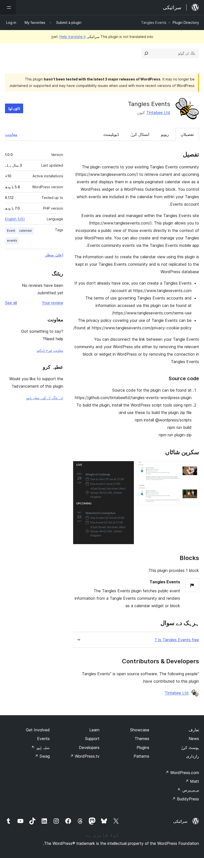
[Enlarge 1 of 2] (192, 467)
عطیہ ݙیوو (40, 747)
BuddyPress (185, 798)
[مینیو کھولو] (8, 7)
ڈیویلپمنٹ (111, 134)
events (12, 240)
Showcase (139, 729)
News (194, 738)
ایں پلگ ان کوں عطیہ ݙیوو (44, 397)
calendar (25, 230)
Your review (52, 302)
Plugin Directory (186, 22)
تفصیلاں (187, 134)
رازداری (192, 756)
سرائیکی (180, 821)
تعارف (194, 729)
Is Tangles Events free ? (177, 639)
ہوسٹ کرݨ (190, 747)
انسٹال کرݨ (140, 134)
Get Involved (38, 729)
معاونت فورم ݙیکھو (50, 350)
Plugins (143, 747)
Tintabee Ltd (158, 112)
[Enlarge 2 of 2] (127, 467)
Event (11, 230)
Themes (142, 738)
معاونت (11, 134)
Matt (192, 781)
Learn (94, 729)
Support (92, 738)
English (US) (15, 219)
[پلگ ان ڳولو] (146, 53)
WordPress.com (182, 772)
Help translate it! (68, 37)
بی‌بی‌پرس (188, 789)
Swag (42, 756)
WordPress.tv (85, 756)
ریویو (165, 134)
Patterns (141, 756)
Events (43, 738)
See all (11, 302)
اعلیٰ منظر (54, 254)
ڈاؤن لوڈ (14, 108)
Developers (89, 747)
